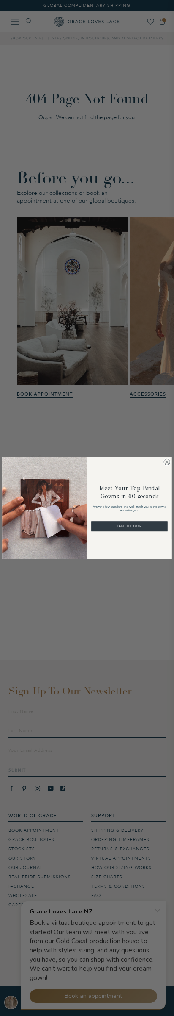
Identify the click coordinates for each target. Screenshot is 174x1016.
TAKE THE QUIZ (129, 526)
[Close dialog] (166, 462)
